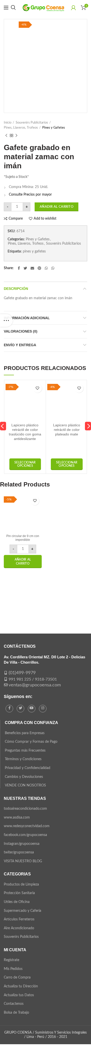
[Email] (32, 268)
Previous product (6, 135)
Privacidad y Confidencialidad (27, 768)
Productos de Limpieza (21, 884)
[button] (23, 561)
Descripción (16, 289)
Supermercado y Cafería (22, 911)
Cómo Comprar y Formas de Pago (31, 741)
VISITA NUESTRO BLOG (23, 861)
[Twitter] (25, 268)
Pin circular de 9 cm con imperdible (22, 538)
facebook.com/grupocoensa (25, 835)
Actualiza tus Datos (19, 995)
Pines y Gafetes (53, 127)
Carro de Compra (17, 977)
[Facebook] (19, 268)
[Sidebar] (6, 320)
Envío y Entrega (20, 345)
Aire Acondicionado (19, 928)
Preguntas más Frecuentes (25, 750)
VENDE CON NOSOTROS (25, 785)
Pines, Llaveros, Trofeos (21, 127)
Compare (16, 218)
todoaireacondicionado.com (25, 808)
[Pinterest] (39, 268)
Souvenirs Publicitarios (32, 122)
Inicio (7, 122)
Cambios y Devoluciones (24, 777)
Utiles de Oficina (17, 902)
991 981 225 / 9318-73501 (33, 679)
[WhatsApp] (46, 268)
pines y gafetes (34, 251)
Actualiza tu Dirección (21, 986)
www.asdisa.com (17, 817)
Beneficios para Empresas (24, 733)
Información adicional (27, 318)
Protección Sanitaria (19, 893)
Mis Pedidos (13, 969)
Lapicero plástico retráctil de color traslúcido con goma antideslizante (25, 432)
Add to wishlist (45, 218)
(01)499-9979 (22, 673)
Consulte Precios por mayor (30, 194)
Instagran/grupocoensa (21, 844)
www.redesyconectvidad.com (27, 826)
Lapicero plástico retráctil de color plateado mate (66, 429)
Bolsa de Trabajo (16, 1012)
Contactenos (14, 1004)
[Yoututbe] (31, 708)
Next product (16, 135)
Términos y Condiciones (23, 759)
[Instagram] (43, 708)
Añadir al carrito (56, 206)
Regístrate (11, 960)
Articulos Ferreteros (19, 919)
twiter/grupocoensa (19, 852)
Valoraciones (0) (20, 331)
